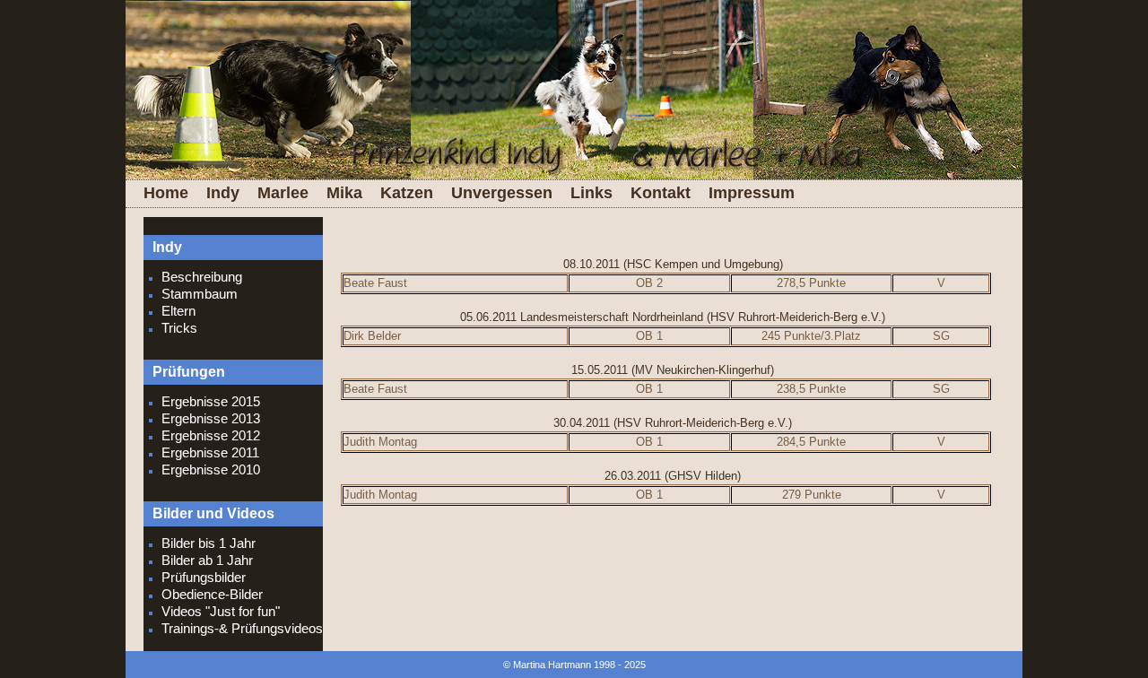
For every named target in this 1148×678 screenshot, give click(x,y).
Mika (344, 193)
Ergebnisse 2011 (210, 452)
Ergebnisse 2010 (210, 469)
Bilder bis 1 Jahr (208, 543)
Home (166, 193)
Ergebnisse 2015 (210, 401)
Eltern (178, 310)
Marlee (283, 193)
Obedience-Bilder (212, 594)
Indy (222, 193)
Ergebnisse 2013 (210, 418)
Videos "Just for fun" (220, 611)
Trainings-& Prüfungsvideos (242, 628)
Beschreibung (201, 276)
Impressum (752, 193)
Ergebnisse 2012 (210, 435)
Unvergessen (501, 193)
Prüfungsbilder (203, 577)
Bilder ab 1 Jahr (207, 560)
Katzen (406, 193)
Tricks (179, 327)
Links (591, 193)
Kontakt (661, 193)
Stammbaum (199, 293)
